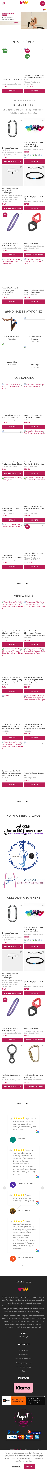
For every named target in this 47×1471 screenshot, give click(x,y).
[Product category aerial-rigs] (34, 358)
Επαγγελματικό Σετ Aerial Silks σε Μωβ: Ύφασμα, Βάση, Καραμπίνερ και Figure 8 (12, 680)
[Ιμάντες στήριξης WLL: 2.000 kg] (34, 175)
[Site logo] (23, 3)
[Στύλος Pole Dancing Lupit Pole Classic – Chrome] (34, 385)
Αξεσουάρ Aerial (15, 84)
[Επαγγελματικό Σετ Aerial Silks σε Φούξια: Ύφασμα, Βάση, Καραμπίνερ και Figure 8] (12, 696)
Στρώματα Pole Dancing (9, 466)
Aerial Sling (28, 1080)
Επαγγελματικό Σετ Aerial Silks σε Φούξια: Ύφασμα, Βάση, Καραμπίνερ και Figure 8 (12, 726)
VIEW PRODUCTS (23, 583)
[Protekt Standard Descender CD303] (12, 1053)
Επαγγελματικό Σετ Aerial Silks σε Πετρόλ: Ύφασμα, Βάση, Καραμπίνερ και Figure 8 (12, 633)
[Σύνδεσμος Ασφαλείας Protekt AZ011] (12, 128)
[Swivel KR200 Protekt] (34, 222)
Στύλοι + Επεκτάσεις (30, 295)
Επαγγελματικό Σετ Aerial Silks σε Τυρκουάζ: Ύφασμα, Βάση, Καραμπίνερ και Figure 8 (12, 773)
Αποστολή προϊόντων (23, 1359)
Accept (29, 1467)
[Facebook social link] (20, 1337)
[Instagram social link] (23, 1337)
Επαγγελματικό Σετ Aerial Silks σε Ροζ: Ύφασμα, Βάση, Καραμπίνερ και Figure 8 (33, 680)
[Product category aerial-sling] (12, 355)
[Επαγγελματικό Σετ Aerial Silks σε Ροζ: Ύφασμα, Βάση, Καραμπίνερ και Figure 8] (34, 651)
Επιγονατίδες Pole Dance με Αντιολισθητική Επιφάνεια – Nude (34, 77)
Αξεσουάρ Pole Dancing (32, 82)
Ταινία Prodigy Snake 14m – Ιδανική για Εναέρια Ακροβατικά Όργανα (33, 145)
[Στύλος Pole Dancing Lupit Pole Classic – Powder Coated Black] (34, 479)
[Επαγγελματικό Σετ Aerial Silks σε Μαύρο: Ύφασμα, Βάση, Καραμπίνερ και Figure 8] (34, 605)
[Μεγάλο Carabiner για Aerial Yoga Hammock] (34, 1053)
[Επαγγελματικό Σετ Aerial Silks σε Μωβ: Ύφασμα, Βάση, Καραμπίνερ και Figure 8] (12, 652)
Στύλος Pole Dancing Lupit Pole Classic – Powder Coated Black (34, 508)
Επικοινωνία (23, 1354)
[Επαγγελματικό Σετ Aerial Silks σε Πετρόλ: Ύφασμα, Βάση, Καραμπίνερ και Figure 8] (12, 605)
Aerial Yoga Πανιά (12, 197)
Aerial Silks (14, 153)
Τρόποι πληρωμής (24, 1367)
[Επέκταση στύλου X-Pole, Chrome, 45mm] (12, 479)
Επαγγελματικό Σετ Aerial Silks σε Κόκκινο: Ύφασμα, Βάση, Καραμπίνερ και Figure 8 (34, 726)
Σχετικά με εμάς (23, 1350)
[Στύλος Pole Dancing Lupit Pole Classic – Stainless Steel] (34, 432)
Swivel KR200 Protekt (31, 243)
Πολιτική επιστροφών (24, 1363)
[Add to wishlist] (21, 50)
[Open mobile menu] (42, 3)
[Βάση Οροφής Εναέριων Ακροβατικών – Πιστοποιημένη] (12, 175)
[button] (12, 161)
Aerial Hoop (6, 84)
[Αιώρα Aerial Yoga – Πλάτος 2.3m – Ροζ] (34, 751)
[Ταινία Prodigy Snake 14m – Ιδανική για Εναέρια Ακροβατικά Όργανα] (34, 128)
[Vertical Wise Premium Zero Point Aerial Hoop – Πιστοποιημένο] (12, 261)
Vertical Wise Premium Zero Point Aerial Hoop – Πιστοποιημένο (11, 290)
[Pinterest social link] (26, 1337)
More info (16, 1467)
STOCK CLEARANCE (31, 560)
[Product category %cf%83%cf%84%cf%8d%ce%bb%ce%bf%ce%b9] (12, 329)
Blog (23, 1371)
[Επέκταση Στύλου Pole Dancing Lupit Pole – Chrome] (12, 525)
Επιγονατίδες (28, 84)
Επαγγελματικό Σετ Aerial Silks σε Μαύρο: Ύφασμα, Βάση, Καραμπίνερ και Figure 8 (34, 633)
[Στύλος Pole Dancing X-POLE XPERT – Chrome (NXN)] (34, 261)
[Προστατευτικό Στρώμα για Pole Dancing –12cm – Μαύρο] (12, 440)
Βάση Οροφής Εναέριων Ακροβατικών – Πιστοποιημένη (10, 191)
